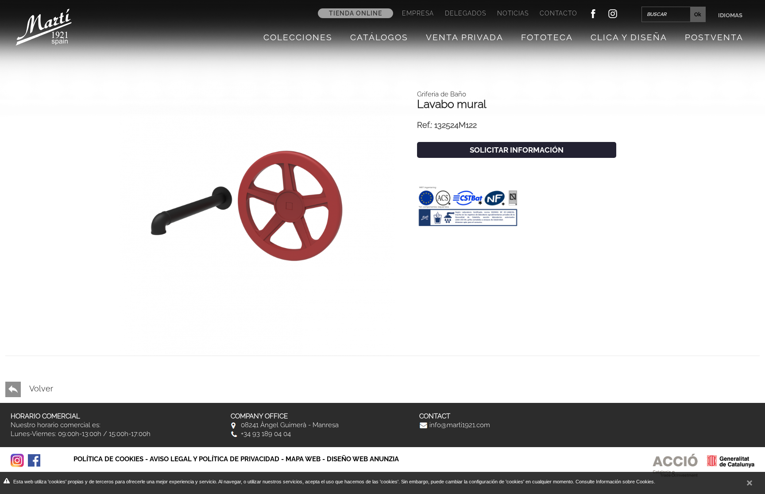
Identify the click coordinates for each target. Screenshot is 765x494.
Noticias (513, 13)
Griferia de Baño (441, 94)
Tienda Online (355, 13)
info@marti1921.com (459, 425)
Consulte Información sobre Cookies (615, 481)
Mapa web (303, 459)
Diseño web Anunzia (363, 459)
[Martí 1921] (44, 26)
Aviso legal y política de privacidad (214, 459)
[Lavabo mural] (257, 217)
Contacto (558, 13)
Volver (40, 388)
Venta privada (464, 37)
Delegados (465, 13)
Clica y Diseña (629, 37)
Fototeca (547, 37)
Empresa (418, 13)
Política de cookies (108, 459)
